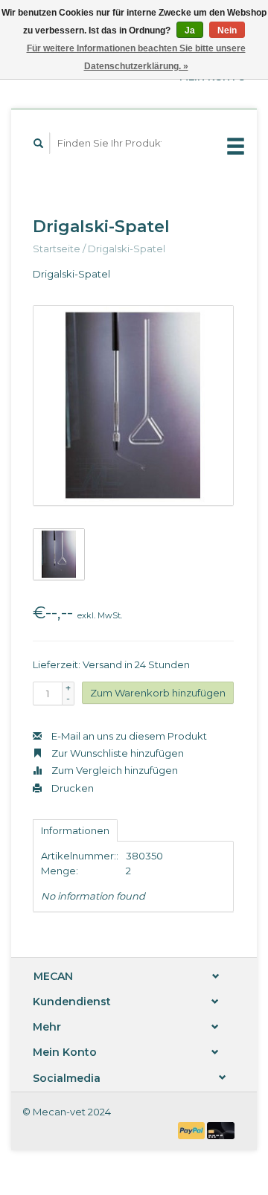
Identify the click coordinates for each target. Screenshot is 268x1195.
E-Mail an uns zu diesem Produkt (128, 736)
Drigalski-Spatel (126, 248)
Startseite (56, 248)
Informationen (75, 830)
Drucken (71, 788)
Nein (227, 30)
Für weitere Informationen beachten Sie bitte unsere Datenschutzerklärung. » (136, 57)
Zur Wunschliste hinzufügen (116, 753)
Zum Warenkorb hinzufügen (158, 693)
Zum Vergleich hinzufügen (113, 770)
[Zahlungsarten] (193, 1129)
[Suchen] (39, 143)
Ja (190, 30)
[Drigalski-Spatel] (133, 405)
